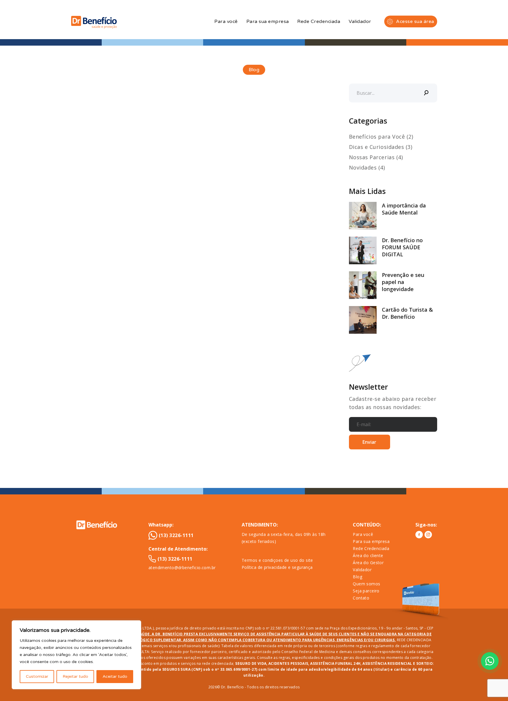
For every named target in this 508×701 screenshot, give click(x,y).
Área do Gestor (368, 562)
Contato (361, 598)
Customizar (37, 676)
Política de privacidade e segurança (277, 567)
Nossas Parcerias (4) (376, 157)
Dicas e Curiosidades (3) (380, 146)
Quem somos (366, 584)
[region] (76, 654)
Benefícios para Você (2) (381, 136)
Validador (360, 21)
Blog (357, 576)
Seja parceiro (366, 591)
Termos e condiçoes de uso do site (277, 560)
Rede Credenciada (318, 21)
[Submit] (427, 93)
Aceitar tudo (115, 676)
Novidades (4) (367, 167)
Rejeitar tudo (75, 676)
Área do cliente (368, 555)
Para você (226, 21)
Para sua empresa (267, 21)
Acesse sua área (415, 21)
